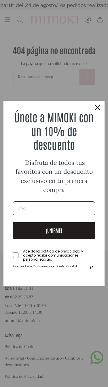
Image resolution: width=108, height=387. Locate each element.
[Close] (98, 108)
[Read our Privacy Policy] (91, 267)
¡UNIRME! (54, 230)
